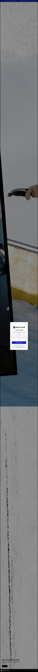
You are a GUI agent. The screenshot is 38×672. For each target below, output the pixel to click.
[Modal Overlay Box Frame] (19, 336)
